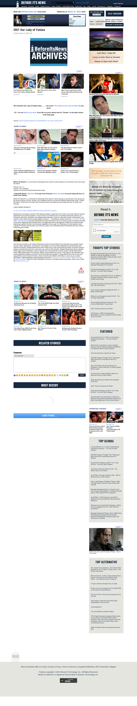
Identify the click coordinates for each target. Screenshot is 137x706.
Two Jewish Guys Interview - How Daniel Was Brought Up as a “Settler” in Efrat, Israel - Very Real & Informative (106, 569)
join (23, 187)
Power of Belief (56, 6)
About (23, 667)
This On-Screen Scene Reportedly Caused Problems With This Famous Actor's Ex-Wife (97, 429)
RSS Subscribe (102, 667)
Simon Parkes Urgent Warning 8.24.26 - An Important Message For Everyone (105, 264)
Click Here (30, 193)
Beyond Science (45, 6)
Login (115, 3)
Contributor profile (31, 25)
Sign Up (120, 3)
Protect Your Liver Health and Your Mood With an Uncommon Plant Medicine (106, 589)
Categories (117, 6)
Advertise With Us (34, 667)
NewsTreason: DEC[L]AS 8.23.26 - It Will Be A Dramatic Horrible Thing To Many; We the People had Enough (106, 277)
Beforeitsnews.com (29, 12)
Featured (24, 6)
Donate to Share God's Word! (106, 61)
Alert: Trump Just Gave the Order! (102, 308)
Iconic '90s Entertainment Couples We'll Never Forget (106, 162)
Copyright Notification (86, 667)
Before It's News (33, 2)
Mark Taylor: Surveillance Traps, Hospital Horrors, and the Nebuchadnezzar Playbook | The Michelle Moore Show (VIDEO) (106, 346)
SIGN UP (97, 220)
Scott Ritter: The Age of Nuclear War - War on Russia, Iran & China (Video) (106, 476)
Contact (51, 667)
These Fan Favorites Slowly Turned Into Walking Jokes (47, 171)
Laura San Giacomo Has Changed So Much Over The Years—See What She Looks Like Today (72, 305)
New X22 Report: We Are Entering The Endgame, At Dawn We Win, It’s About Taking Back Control (106, 367)
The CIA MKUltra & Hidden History (102, 611)
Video (89, 6)
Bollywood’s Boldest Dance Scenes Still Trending (72, 329)
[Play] (106, 39)
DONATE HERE (96, 14)
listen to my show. (30, 112)
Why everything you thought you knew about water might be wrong (106, 139)
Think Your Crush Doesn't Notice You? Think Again (70, 171)
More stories (40, 25)
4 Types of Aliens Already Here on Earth (104, 583)
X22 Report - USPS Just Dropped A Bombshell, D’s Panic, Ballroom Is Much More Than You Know (106, 314)
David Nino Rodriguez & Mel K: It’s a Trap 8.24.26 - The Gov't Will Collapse (104, 270)
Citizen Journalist (58, 193)
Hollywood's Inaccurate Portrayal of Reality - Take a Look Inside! (105, 552)
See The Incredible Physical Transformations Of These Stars (113, 428)
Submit (106, 236)
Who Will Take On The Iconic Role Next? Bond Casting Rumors (47, 149)
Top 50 (94, 6)
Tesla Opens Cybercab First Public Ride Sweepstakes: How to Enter (104, 601)
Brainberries (18, 145)
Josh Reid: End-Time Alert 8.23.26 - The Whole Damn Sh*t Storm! (104, 469)
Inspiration (78, 6)
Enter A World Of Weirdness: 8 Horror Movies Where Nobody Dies (24, 172)
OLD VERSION (114, 13)
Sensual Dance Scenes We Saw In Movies (104, 94)
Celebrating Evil (96, 607)
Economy (31, 6)
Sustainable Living (68, 6)
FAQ (44, 667)
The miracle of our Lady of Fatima (66, 106)
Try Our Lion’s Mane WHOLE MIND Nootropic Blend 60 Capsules (35, 210)
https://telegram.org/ (115, 190)
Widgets (113, 667)
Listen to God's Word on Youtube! (106, 57)
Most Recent (101, 6)
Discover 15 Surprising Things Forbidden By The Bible (24, 148)
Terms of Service (69, 667)
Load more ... (49, 415)
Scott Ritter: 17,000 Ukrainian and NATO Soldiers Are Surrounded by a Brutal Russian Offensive (106, 499)
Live (84, 6)
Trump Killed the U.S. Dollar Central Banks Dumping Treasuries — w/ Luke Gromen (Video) (105, 338)
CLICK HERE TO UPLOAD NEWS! (114, 25)
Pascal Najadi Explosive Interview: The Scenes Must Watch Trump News (104, 303)
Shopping (109, 6)
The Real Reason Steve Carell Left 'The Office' (71, 148)
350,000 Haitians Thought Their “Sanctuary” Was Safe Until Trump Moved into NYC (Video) (105, 359)
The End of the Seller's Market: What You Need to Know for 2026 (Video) (104, 374)
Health (37, 6)
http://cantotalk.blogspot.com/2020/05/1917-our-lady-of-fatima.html (40, 121)
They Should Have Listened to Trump (103, 353)
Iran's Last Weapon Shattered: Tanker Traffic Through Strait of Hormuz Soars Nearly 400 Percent (105, 483)
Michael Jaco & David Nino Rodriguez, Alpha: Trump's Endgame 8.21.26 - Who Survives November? (106, 506)
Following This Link (21, 261)
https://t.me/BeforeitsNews (99, 197)
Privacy (58, 667)
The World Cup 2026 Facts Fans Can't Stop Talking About (25, 329)
